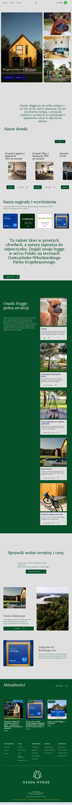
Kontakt (6, 753)
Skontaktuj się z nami (22, 760)
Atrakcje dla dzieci (48, 747)
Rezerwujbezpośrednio (21, 756)
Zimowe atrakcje (48, 753)
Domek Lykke (35, 758)
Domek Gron (35, 753)
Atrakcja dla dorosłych (49, 750)
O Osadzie (18, 2)
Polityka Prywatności (63, 753)
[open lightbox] (10, 221)
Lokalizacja (6, 747)
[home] (36, 2)
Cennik (19, 753)
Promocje (6, 750)
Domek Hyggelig (35, 755)
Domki (11, 2)
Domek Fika (34, 750)
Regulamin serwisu (62, 755)
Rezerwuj (10, 187)
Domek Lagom (35, 747)
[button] (5, 2)
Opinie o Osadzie (22, 750)
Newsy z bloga (61, 747)
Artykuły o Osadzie (62, 750)
